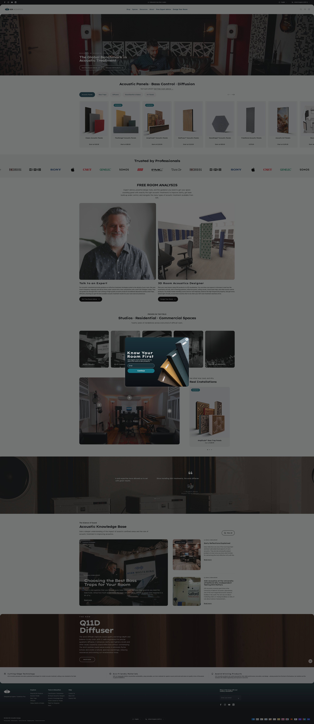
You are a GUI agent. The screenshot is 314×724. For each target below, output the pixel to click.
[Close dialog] (186, 339)
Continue (141, 371)
